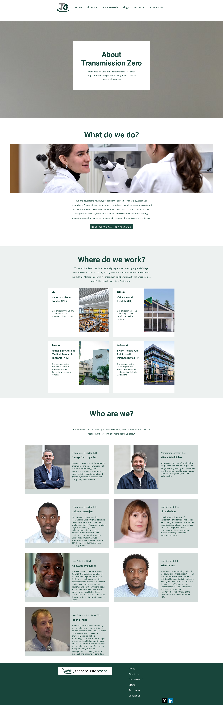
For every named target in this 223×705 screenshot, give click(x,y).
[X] (164, 700)
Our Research (136, 679)
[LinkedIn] (170, 700)
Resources (134, 690)
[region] (78, 312)
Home (132, 668)
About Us (134, 674)
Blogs (132, 684)
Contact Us (134, 695)
